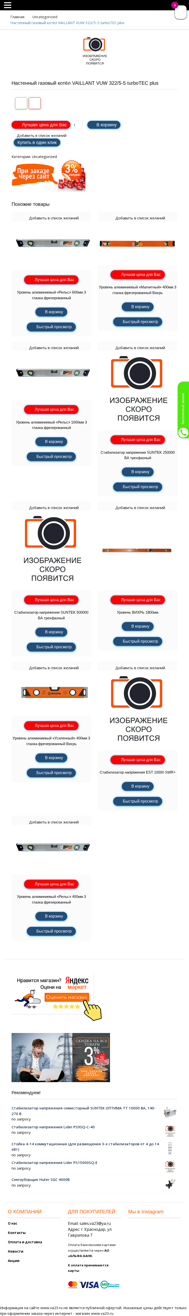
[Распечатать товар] (21, 103)
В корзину (106, 124)
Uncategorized (44, 16)
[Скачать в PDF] (34, 103)
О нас (12, 1223)
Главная (17, 16)
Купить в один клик (37, 142)
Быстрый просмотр (54, 327)
